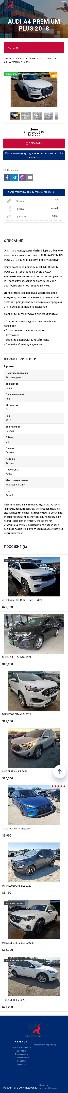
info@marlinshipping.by (45, 1045)
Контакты (21, 1064)
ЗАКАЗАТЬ (35, 143)
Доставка (21, 1051)
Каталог (13, 47)
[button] (7, 177)
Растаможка (21, 1054)
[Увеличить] (34, 89)
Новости (21, 1061)
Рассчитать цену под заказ (20, 1087)
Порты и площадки (21, 1047)
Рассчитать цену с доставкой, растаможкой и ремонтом (34, 155)
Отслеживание (21, 1058)
